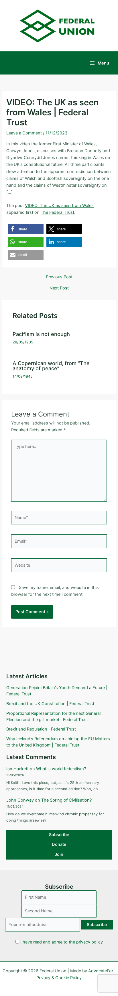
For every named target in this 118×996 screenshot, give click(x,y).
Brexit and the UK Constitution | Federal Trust (50, 703)
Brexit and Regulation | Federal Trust (41, 729)
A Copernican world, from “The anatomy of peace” (51, 365)
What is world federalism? (61, 768)
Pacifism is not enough (41, 334)
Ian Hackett (17, 768)
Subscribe (59, 834)
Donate (59, 844)
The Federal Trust (57, 212)
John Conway (20, 800)
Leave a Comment (24, 133)
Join (59, 854)
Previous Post (59, 277)
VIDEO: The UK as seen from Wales (59, 205)
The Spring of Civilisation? (66, 800)
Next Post (59, 288)
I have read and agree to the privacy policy (61, 942)
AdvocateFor (100, 970)
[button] (26, 229)
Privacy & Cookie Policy (59, 977)
